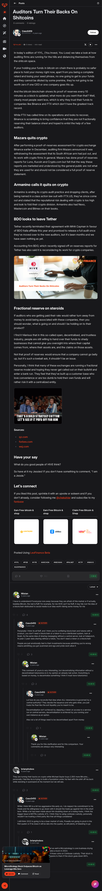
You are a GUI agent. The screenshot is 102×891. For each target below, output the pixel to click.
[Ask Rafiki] (95, 884)
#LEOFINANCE (20, 567)
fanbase (19, 501)
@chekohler (63, 497)
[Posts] (4, 41)
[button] (4, 885)
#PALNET (70, 562)
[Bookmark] (68, 576)
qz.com (23, 436)
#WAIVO (90, 562)
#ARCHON (45, 562)
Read (37, 874)
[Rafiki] (4, 33)
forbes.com (26, 441)
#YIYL (16, 562)
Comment (24, 874)
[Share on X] (85, 44)
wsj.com (24, 446)
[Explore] (4, 26)
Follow (93, 32)
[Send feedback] (5, 12)
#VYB (34, 562)
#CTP (80, 562)
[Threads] (4, 18)
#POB (25, 562)
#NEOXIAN (58, 562)
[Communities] (4, 56)
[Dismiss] (46, 850)
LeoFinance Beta (40, 552)
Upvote (11, 874)
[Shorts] (4, 49)
